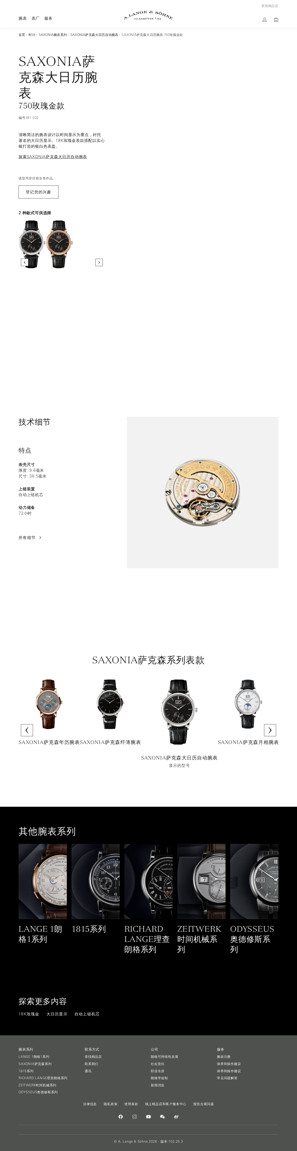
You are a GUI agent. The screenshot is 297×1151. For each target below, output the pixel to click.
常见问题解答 (227, 1078)
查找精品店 (93, 1057)
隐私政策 (110, 1104)
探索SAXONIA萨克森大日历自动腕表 (53, 156)
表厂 (36, 18)
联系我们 (91, 1064)
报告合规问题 (203, 1104)
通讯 (88, 1071)
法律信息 (90, 1104)
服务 (48, 18)
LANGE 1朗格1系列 (34, 1057)
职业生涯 (158, 1071)
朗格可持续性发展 (164, 1057)
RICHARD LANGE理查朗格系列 (43, 1078)
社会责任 (158, 1064)
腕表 (23, 18)
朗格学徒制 (159, 1078)
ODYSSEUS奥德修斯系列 (38, 1092)
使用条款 (131, 1104)
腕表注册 (224, 1057)
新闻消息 (158, 1085)
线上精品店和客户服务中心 (166, 1104)
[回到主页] (148, 15)
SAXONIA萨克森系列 (35, 1064)
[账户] (264, 19)
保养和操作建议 (229, 1064)
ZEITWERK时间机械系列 (37, 1085)
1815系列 (26, 1071)
